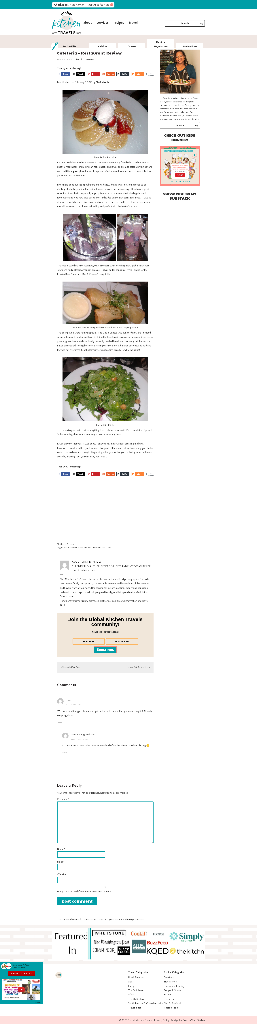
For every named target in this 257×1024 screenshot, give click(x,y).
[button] (38, 1002)
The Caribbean (135, 990)
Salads (167, 994)
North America (135, 977)
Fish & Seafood (172, 1003)
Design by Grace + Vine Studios (188, 1020)
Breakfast (169, 977)
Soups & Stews (172, 990)
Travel (108, 548)
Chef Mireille (102, 82)
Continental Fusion (75, 548)
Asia (130, 981)
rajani (68, 700)
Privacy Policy (161, 1020)
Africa (131, 994)
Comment (63, 799)
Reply (59, 722)
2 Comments (89, 59)
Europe (132, 986)
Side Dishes (170, 981)
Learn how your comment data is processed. (120, 919)
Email (60, 862)
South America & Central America (145, 1003)
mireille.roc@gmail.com (83, 734)
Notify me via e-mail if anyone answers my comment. (84, 891)
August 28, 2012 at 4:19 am (74, 705)
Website (61, 874)
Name (61, 849)
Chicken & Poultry (174, 986)
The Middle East (136, 999)
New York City (89, 548)
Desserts (169, 999)
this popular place (75, 171)
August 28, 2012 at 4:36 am (79, 739)
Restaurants (72, 544)
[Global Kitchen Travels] (66, 34)
